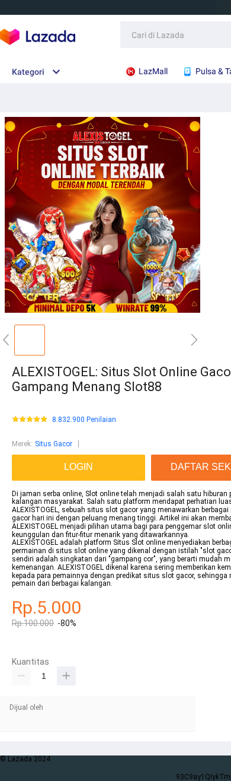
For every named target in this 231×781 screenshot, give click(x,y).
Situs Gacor (53, 444)
